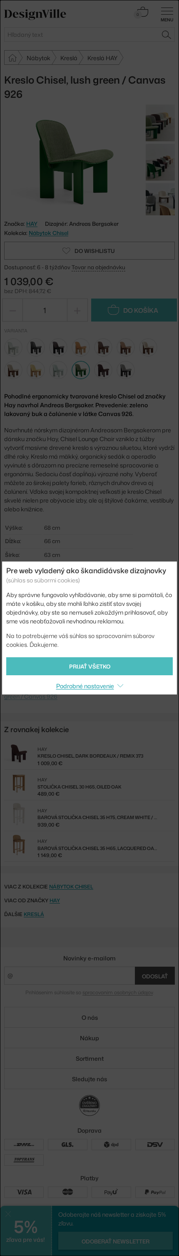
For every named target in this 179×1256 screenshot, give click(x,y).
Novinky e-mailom (89, 958)
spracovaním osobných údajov (117, 992)
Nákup (89, 1038)
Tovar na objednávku (98, 267)
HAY (55, 900)
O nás (90, 1017)
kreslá (34, 914)
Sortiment (90, 1058)
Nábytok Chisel (48, 233)
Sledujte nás (89, 1079)
